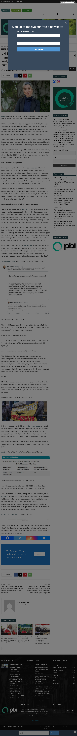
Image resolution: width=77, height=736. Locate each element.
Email (19, 40)
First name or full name (25, 32)
